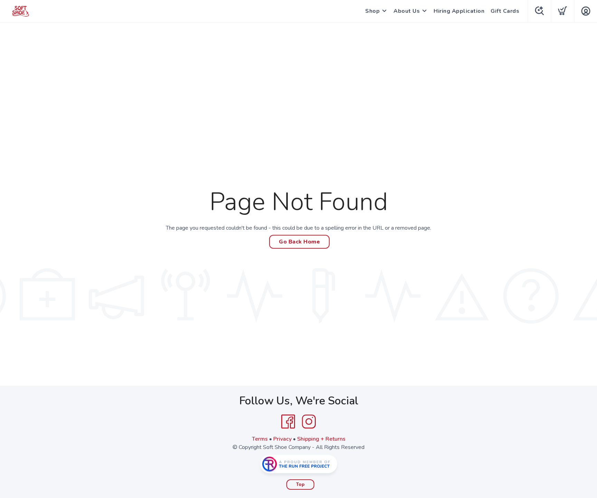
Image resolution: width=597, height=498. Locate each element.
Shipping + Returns (321, 439)
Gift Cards (505, 11)
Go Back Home (299, 242)
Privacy (282, 439)
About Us (407, 11)
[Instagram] (308, 421)
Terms (260, 439)
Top (300, 484)
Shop (372, 11)
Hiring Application (459, 11)
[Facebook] (288, 421)
